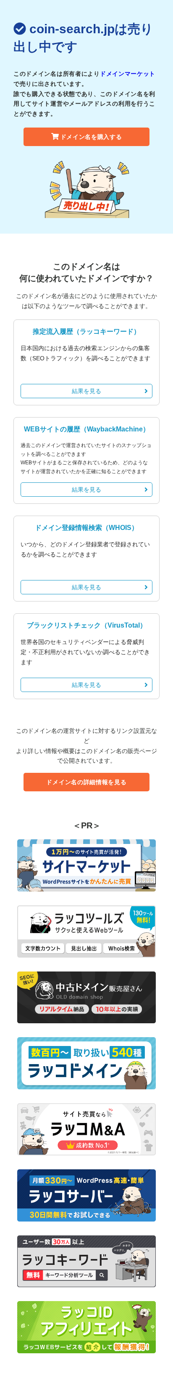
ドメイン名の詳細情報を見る (86, 782)
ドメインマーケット (127, 73)
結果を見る (86, 391)
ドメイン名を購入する (91, 136)
